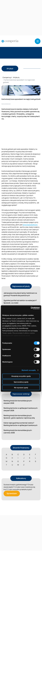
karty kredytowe (6, 104)
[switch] (37, 349)
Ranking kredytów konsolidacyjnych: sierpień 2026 (18, 402)
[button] (37, 41)
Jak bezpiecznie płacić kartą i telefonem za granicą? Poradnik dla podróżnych (20, 294)
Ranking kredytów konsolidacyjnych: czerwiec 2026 (18, 431)
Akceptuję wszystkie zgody (21, 376)
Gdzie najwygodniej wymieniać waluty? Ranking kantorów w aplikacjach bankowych (20, 424)
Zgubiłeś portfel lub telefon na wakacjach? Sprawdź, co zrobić (20, 301)
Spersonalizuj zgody (21, 382)
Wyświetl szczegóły (29, 370)
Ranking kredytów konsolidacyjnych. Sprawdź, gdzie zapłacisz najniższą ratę (19, 416)
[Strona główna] (10, 41)
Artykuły (16, 77)
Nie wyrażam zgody (21, 387)
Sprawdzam (12, 493)
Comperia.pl (7, 77)
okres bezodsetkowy (30, 225)
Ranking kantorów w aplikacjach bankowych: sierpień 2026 (21, 409)
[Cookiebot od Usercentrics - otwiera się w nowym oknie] (31, 308)
